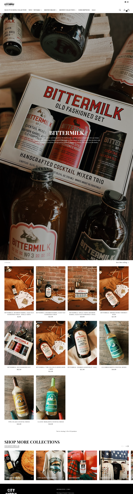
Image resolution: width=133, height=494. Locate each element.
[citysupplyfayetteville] (9, 4)
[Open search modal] (120, 10)
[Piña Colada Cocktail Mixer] (19, 397)
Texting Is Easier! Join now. (65, 493)
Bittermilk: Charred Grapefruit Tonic (82, 367)
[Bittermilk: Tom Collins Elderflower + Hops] (50, 343)
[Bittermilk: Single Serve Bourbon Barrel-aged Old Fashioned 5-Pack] (82, 288)
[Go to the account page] (124, 10)
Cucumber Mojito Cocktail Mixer (114, 367)
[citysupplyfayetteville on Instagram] (128, 2)
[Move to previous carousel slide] (122, 446)
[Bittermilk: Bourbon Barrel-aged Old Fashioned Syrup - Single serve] (19, 288)
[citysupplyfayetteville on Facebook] (125, 2)
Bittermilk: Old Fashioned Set (19, 367)
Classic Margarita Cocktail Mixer (51, 422)
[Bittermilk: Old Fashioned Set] (19, 343)
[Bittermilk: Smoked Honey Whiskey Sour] (114, 288)
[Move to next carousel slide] (127, 446)
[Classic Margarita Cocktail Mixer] (50, 397)
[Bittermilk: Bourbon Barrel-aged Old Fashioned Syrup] (50, 288)
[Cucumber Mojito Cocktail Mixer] (114, 343)
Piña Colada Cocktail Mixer (19, 422)
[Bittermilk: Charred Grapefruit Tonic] (82, 343)
